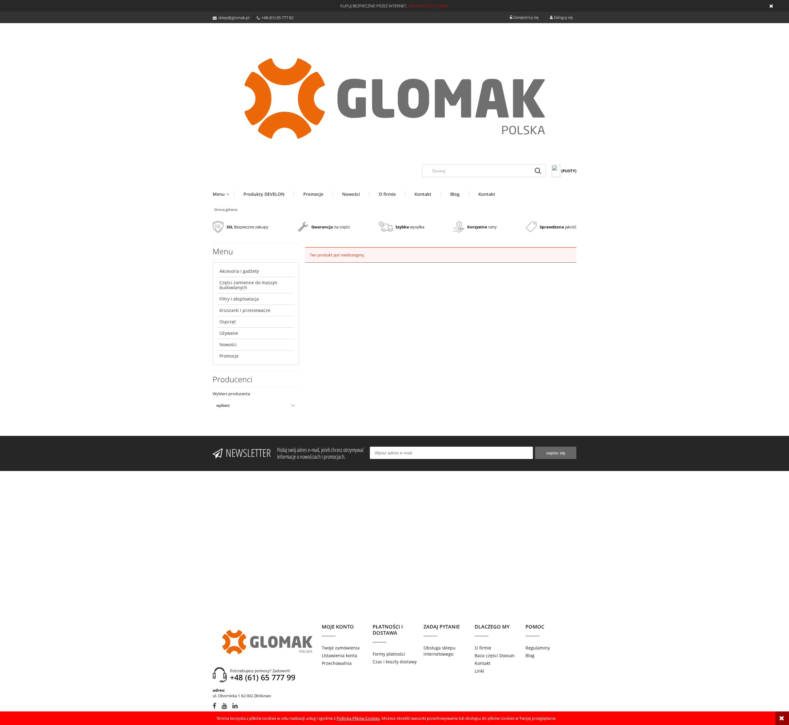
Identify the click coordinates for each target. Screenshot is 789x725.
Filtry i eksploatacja (239, 299)
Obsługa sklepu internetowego (439, 651)
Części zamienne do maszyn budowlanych (248, 285)
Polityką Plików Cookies (358, 718)
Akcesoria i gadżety (239, 271)
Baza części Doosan (495, 655)
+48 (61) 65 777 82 (277, 17)
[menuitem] (223, 194)
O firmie (483, 648)
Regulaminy (537, 648)
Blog (529, 655)
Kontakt (482, 663)
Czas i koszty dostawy (395, 662)
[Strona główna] (394, 98)
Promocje (229, 356)
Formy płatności (389, 654)
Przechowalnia (337, 663)
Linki (479, 671)
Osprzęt (227, 322)
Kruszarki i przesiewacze (244, 310)
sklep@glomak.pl (233, 17)
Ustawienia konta (339, 655)
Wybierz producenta (231, 393)
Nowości (228, 344)
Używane (228, 333)
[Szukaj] (538, 170)
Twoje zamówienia (341, 648)
